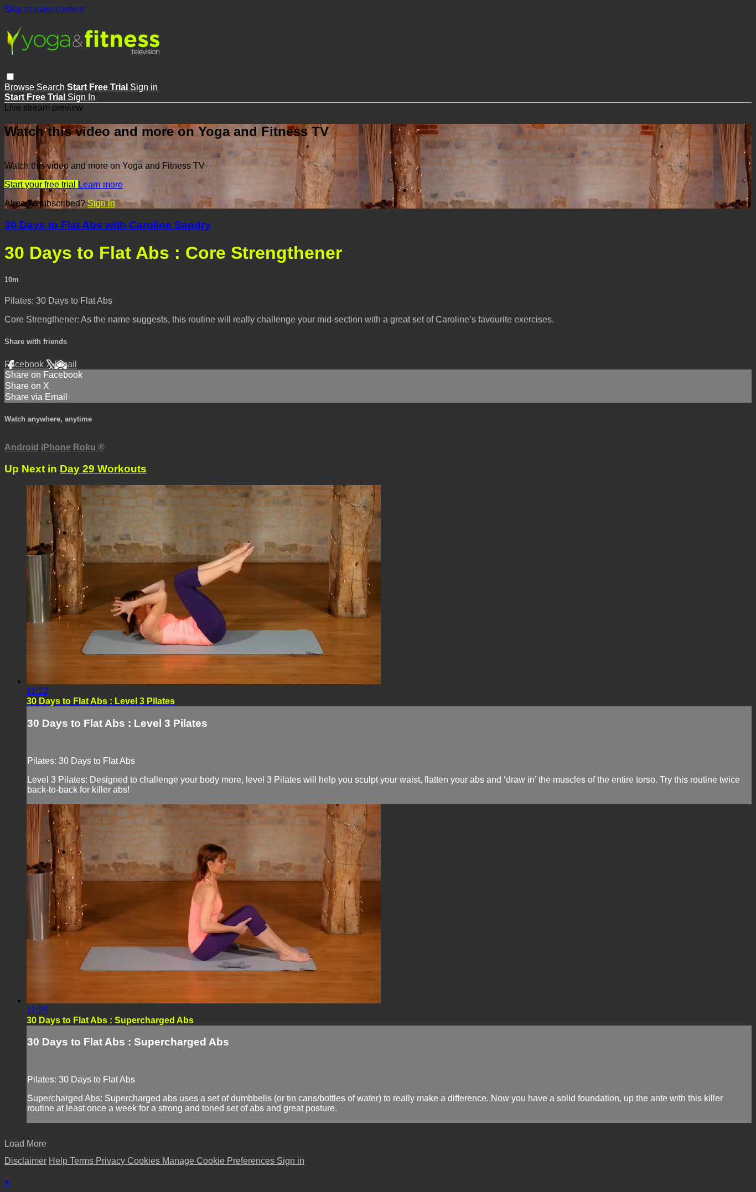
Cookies (144, 1160)
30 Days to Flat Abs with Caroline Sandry (107, 225)
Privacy (111, 1160)
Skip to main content (44, 9)
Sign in (144, 87)
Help (59, 1160)
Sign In (81, 97)
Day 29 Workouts (103, 469)
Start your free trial (41, 184)
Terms (83, 1160)
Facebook (25, 364)
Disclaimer (25, 1160)
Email (65, 364)
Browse (20, 87)
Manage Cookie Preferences (219, 1160)
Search (52, 87)
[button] (10, 76)
